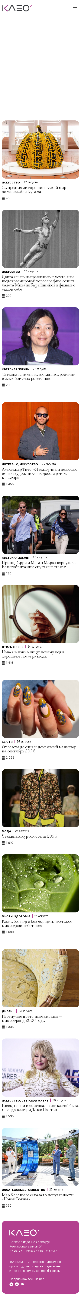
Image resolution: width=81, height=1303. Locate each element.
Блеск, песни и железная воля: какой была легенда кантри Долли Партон (40, 1107)
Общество (36, 1190)
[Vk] (22, 1284)
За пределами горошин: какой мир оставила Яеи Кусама (34, 189)
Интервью (10, 464)
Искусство (11, 182)
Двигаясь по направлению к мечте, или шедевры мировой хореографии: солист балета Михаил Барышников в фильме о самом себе (38, 283)
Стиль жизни (13, 647)
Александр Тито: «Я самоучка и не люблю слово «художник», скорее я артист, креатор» (39, 473)
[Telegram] (11, 1284)
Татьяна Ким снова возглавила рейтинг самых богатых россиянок (38, 376)
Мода (6, 831)
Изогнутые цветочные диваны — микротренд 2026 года (32, 1018)
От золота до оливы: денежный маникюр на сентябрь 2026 (39, 749)
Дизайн (8, 1011)
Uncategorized (14, 1190)
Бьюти (7, 742)
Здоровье (22, 916)
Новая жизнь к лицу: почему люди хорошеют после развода (33, 654)
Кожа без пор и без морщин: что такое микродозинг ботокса (37, 923)
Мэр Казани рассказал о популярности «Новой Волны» (37, 1197)
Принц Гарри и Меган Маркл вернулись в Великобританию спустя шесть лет (40, 565)
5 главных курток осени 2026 (29, 836)
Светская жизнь (15, 369)
